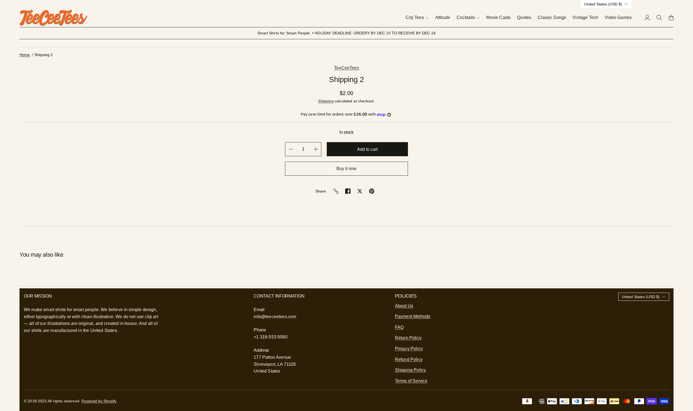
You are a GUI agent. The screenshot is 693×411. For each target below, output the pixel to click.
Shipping (325, 101)
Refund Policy (409, 359)
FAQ (399, 327)
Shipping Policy (410, 370)
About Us (404, 306)
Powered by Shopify (98, 401)
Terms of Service (411, 381)
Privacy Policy (409, 348)
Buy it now (346, 168)
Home (24, 55)
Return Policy (408, 337)
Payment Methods (412, 316)
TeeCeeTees (346, 68)
